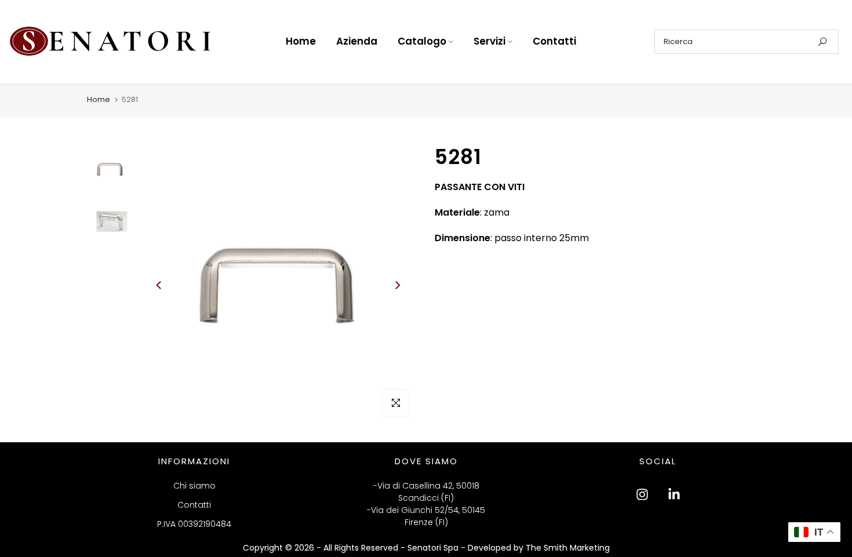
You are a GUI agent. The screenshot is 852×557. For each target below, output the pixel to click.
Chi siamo (194, 486)
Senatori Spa (434, 548)
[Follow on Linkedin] (674, 494)
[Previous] (159, 285)
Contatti (554, 41)
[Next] (397, 285)
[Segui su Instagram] (642, 494)
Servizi (489, 41)
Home (301, 41)
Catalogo (422, 41)
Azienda (356, 41)
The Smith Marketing (568, 548)
